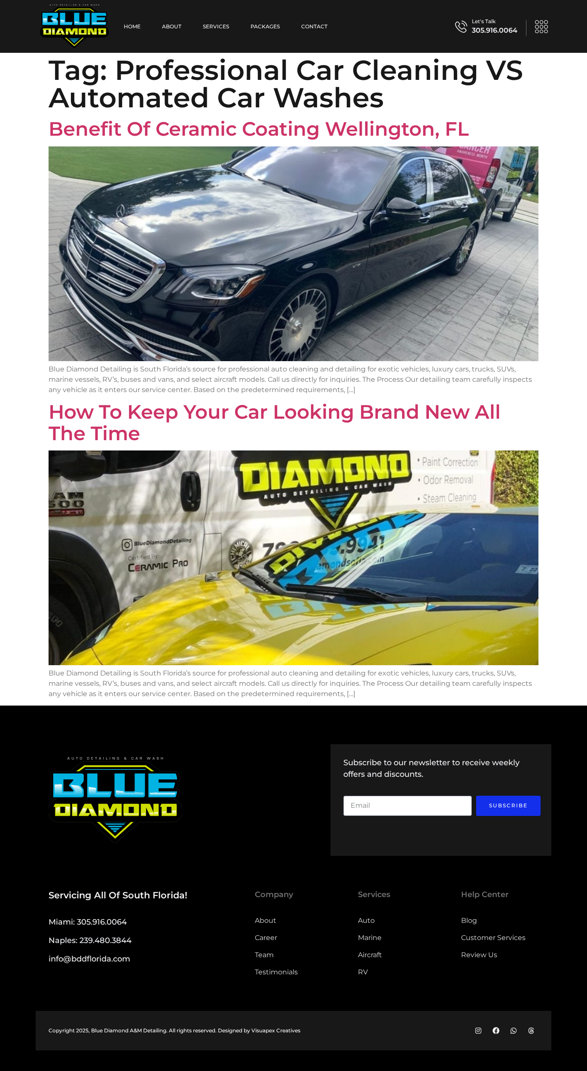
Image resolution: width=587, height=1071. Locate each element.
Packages (265, 26)
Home (132, 26)
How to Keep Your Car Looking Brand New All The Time (275, 422)
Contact (314, 26)
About (171, 26)
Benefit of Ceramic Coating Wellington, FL (259, 128)
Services (216, 26)
